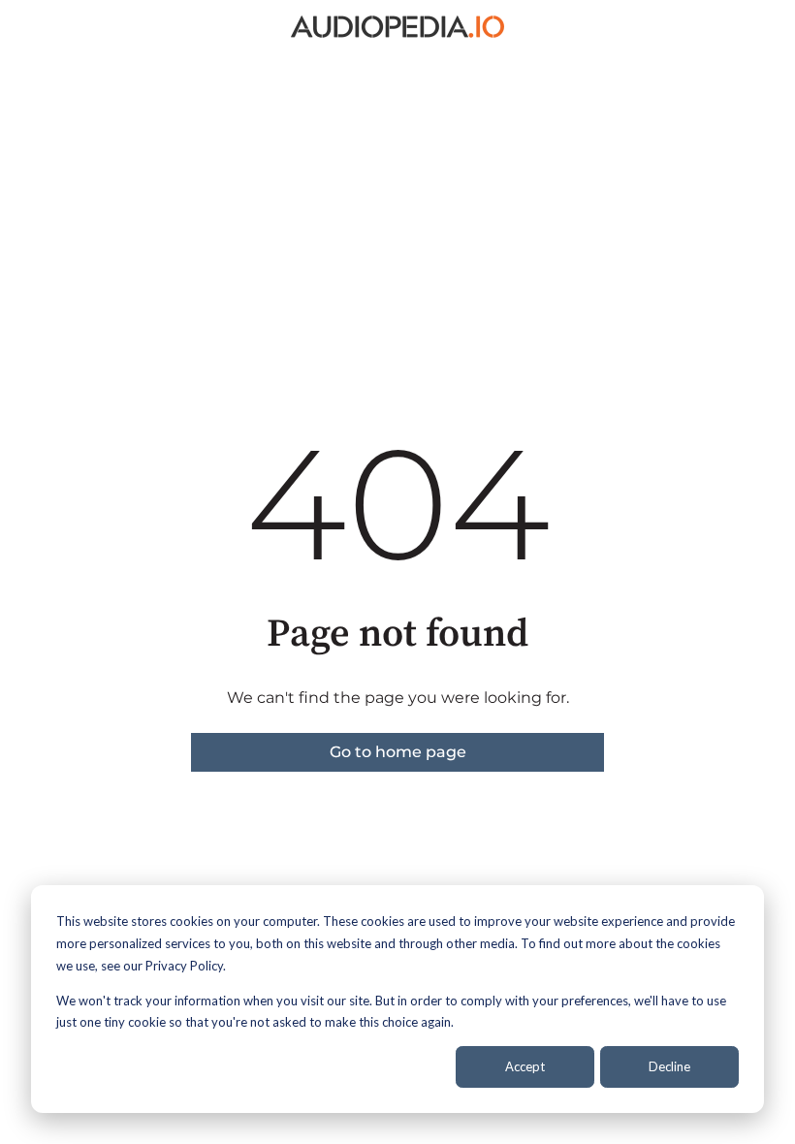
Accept (525, 1066)
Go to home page (398, 752)
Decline (669, 1066)
